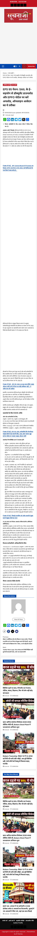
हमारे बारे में (12, 920)
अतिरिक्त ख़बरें (6, 85)
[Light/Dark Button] (15, 66)
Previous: (17, 640)
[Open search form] (19, 66)
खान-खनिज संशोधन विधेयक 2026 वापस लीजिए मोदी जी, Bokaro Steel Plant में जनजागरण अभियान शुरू (17, 724)
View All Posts (18, 619)
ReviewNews (31, 931)
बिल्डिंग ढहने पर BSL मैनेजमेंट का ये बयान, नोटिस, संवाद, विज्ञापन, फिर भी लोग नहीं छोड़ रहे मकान (18, 690)
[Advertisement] (18, 42)
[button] (3, 66)
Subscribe (31, 66)
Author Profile (18, 923)
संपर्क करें (4, 920)
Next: (18, 650)
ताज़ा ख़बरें (14, 85)
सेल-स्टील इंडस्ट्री (15, 683)
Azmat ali (6, 695)
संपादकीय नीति (30, 920)
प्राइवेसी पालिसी (20, 920)
